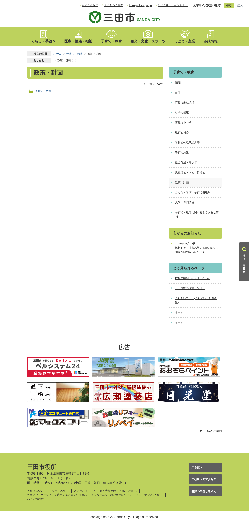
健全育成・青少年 (186, 162)
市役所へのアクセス (204, 479)
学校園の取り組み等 (187, 142)
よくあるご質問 (113, 5)
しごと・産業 (184, 41)
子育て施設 (182, 152)
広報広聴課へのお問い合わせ (192, 278)
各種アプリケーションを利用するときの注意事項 (57, 494)
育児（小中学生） (186, 122)
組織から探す (90, 5)
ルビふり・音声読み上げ (173, 5)
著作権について (36, 490)
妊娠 (178, 82)
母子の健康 (182, 112)
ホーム (57, 53)
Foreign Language (140, 5)
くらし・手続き (43, 41)
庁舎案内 (197, 467)
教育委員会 (182, 132)
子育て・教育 (111, 41)
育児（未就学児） (186, 102)
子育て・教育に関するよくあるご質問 (197, 214)
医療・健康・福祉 (78, 41)
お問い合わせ (35, 498)
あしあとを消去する (74, 60)
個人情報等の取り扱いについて (118, 490)
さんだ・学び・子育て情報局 (192, 192)
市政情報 (211, 41)
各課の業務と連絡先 (204, 491)
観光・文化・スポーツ (148, 41)
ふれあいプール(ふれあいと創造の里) (196, 300)
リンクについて (59, 490)
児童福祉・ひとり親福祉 (190, 172)
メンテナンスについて (149, 494)
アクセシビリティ (84, 490)
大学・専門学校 (184, 202)
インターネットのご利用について (111, 494)
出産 (178, 92)
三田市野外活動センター (190, 288)
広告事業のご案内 (211, 431)
